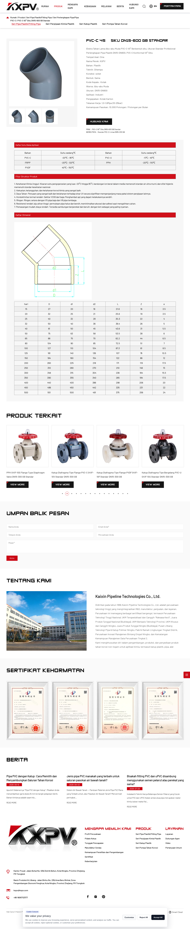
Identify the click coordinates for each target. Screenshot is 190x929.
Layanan (169, 834)
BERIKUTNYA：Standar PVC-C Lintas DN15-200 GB (105, 132)
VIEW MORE (17, 484)
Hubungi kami (134, 6)
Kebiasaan (90, 6)
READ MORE (11, 803)
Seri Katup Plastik (88, 23)
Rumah (45, 6)
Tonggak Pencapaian (94, 843)
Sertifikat (89, 856)
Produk (58, 6)
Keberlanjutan (91, 861)
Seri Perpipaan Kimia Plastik (60, 23)
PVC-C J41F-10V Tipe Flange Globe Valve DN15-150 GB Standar (162, 474)
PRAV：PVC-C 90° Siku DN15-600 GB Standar (103, 129)
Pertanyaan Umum (173, 847)
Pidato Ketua (90, 838)
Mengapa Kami (73, 6)
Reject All (144, 917)
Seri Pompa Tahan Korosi (114, 23)
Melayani (106, 6)
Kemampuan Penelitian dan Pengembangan (104, 852)
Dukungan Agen (172, 838)
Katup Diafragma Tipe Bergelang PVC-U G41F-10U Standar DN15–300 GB (116, 474)
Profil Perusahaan (93, 834)
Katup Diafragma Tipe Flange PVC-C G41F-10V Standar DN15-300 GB (28, 474)
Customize (129, 917)
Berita (120, 6)
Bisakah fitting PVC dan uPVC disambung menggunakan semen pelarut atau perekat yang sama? (95, 780)
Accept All (158, 917)
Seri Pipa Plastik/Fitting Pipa (39, 17)
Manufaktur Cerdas (93, 847)
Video (167, 843)
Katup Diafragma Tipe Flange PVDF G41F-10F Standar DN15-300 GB (72, 474)
